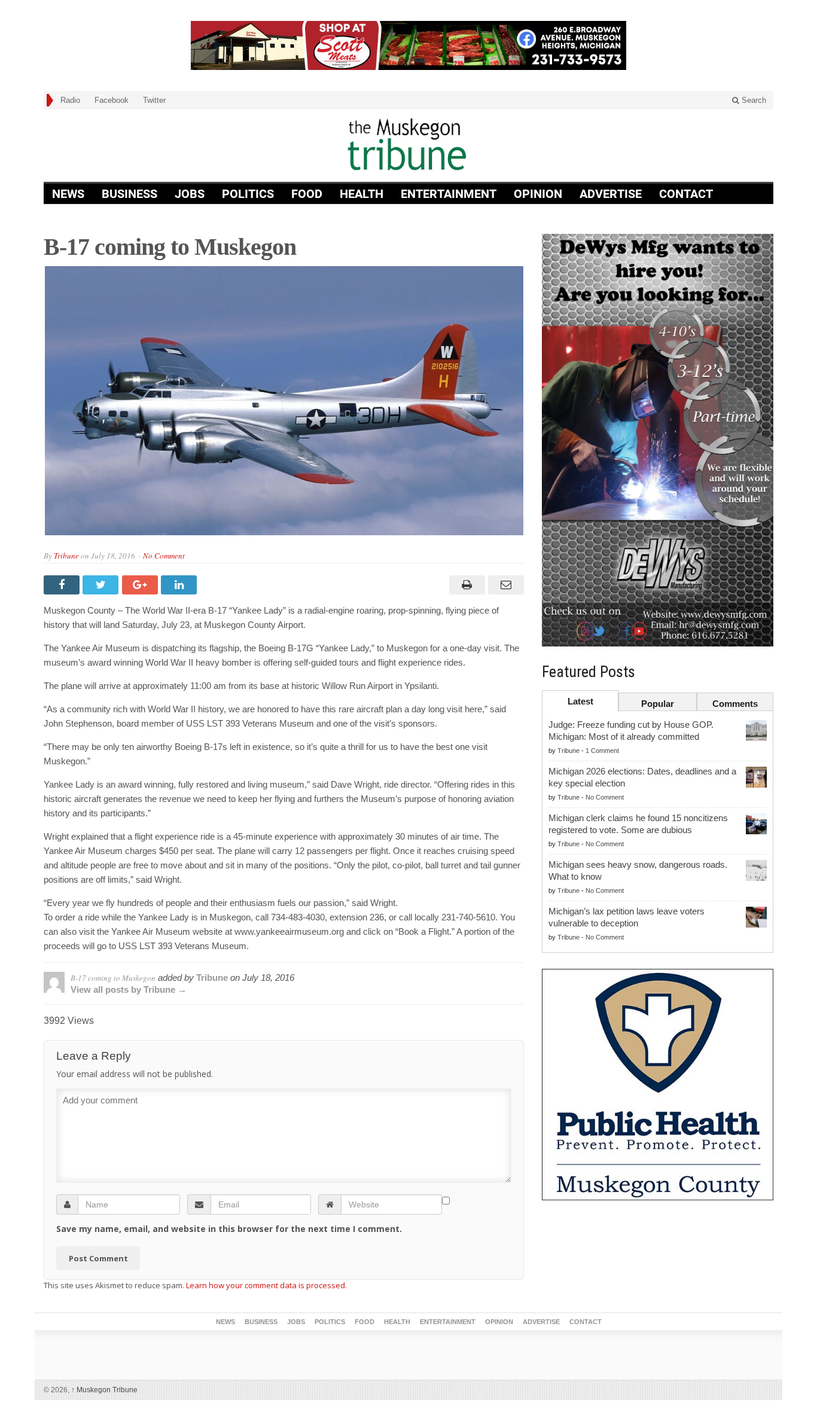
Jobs (190, 194)
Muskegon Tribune (104, 1390)
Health (361, 194)
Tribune (66, 555)
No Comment (164, 555)
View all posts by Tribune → (129, 989)
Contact (686, 194)
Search (752, 100)
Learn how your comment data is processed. (266, 1285)
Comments (735, 704)
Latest (580, 701)
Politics (248, 194)
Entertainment (448, 194)
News (68, 194)
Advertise (611, 194)
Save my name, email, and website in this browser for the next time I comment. (229, 1229)
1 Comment (602, 750)
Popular (657, 704)
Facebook (111, 100)
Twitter (154, 100)
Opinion (538, 194)
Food (306, 194)
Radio (70, 100)
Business (129, 194)
